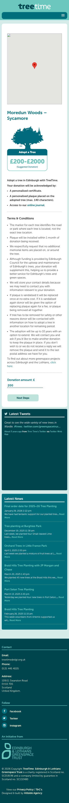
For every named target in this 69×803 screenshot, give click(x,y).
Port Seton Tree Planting (19, 589)
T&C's (39, 789)
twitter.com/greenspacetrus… (42, 426)
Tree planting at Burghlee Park (22, 526)
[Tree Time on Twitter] (4, 718)
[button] (34, 15)
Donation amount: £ (21, 380)
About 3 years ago (13, 431)
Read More (17, 537)
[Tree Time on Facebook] (4, 711)
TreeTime (28, 768)
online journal (35, 205)
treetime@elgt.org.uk (13, 659)
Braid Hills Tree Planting (19, 609)
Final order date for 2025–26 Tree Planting (30, 506)
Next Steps (23, 398)
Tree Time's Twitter (37, 431)
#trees (18, 426)
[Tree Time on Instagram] (4, 725)
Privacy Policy (25, 789)
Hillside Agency (33, 793)
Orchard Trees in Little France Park (25, 545)
